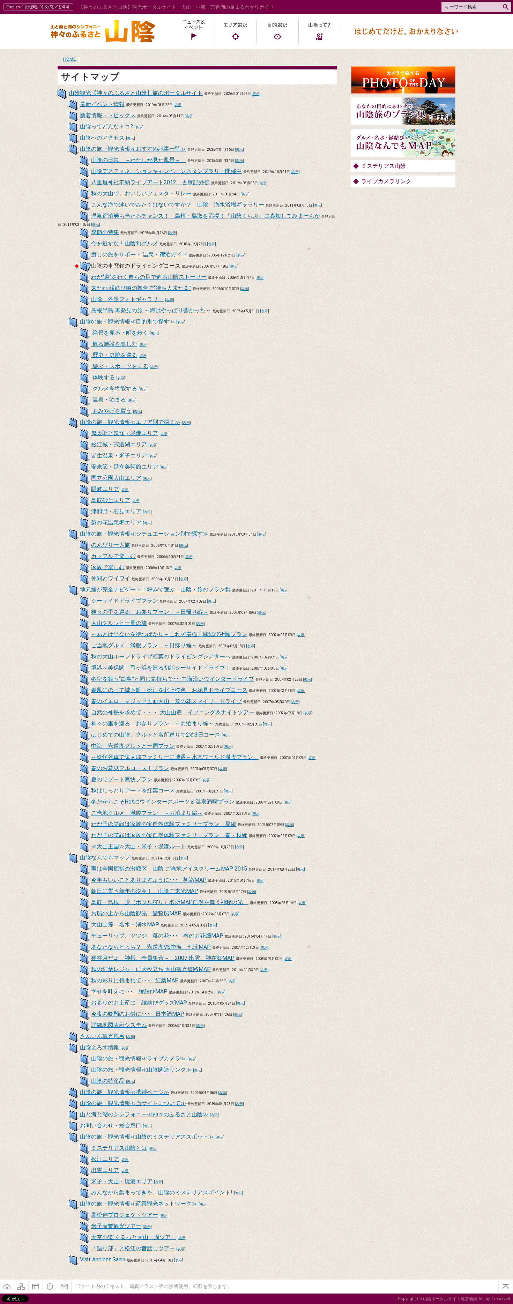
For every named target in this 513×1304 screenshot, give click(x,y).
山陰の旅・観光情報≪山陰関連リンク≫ (141, 1069)
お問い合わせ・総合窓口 (110, 1125)
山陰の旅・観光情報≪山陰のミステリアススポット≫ (147, 1136)
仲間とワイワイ (110, 578)
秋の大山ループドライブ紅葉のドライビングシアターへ (161, 656)
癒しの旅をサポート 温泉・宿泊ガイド (139, 254)
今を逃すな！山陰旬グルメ (124, 243)
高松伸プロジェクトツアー (124, 1215)
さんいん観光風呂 (102, 1036)
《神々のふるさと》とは (50, 1287)
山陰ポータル (103, 31)
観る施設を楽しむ (114, 344)
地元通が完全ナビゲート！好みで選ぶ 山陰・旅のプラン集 (155, 589)
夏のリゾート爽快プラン (122, 779)
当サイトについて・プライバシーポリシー (36, 1287)
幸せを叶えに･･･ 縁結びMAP (129, 991)
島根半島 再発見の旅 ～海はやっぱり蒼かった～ (151, 310)
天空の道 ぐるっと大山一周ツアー (133, 1237)
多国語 (39, 6)
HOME (69, 59)
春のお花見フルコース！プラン (130, 768)
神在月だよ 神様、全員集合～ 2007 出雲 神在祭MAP (163, 958)
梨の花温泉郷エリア (116, 522)
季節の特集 (105, 232)
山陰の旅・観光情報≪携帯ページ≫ (124, 1092)
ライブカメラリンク (386, 181)
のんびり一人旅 (110, 545)
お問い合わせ (64, 1287)
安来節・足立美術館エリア (124, 466)
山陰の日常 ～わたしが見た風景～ (138, 160)
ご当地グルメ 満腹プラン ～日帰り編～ (144, 645)
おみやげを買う (111, 411)
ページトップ (505, 1287)
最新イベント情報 (102, 104)
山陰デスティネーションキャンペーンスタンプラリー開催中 (166, 171)
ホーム (7, 1287)
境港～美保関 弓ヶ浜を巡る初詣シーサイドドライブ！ (161, 667)
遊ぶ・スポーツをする (119, 366)
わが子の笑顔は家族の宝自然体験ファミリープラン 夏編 (163, 824)
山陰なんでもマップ (105, 857)
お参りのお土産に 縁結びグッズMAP (139, 1002)
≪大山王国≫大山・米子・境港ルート (138, 846)
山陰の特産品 (108, 1081)
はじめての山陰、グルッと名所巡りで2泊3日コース (155, 734)
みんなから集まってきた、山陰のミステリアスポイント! (161, 1192)
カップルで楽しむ (113, 556)
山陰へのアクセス (102, 137)
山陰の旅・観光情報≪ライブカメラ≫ (138, 1058)
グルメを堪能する (114, 388)
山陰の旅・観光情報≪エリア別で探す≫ (130, 422)
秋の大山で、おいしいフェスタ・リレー (141, 193)
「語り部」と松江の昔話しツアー (133, 1248)
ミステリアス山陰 (383, 166)
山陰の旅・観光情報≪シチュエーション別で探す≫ (144, 533)
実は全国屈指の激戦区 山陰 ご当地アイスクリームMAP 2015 (169, 868)
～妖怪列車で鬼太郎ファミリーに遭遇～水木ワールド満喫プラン (175, 757)
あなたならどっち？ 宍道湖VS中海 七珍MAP (151, 947)
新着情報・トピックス (108, 115)
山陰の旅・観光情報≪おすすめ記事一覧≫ (133, 149)
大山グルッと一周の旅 (119, 623)
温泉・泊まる (108, 399)
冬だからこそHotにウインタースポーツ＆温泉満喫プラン (163, 801)
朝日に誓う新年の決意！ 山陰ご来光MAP (144, 891)
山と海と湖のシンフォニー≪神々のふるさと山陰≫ (144, 1114)
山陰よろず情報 (99, 1047)
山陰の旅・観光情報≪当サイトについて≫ (133, 1103)
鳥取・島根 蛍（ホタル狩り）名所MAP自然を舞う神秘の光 (169, 902)
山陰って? (319, 31)
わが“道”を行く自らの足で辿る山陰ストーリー (149, 277)
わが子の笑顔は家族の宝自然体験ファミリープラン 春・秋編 (169, 835)
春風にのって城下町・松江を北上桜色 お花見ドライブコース (169, 690)
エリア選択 (235, 31)
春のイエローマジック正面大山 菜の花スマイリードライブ (166, 701)
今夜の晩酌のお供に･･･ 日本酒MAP (137, 1014)
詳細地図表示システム (119, 1025)
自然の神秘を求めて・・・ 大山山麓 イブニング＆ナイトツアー (172, 712)
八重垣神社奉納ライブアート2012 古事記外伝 (150, 182)
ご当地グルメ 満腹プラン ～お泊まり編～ (147, 813)
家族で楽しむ (108, 567)
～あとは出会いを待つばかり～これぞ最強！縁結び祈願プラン (169, 634)
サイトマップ (21, 1287)
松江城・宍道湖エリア (119, 444)
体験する (103, 377)
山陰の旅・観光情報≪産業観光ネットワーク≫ (138, 1203)
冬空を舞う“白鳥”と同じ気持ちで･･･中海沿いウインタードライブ (172, 679)
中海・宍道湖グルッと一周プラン (133, 746)
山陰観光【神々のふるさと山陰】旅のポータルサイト (136, 93)
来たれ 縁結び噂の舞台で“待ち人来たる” (141, 288)
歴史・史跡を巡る (114, 355)
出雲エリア (105, 1170)
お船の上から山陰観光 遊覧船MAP (136, 913)
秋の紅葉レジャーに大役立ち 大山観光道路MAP (151, 969)
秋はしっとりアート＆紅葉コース (133, 790)
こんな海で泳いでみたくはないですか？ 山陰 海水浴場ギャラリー (177, 204)
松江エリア (105, 1159)
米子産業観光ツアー (116, 1226)
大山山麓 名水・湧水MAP (125, 924)
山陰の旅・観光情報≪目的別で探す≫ (127, 321)
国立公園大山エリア (116, 478)
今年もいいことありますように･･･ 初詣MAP (149, 880)
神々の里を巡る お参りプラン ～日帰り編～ (149, 612)
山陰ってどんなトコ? (106, 126)
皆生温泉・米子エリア (119, 455)
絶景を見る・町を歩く (119, 332)
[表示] (256, 94)
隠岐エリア (105, 489)
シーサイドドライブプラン (124, 600)
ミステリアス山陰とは (119, 1148)
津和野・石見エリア (116, 511)
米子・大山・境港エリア (122, 1181)
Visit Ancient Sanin (102, 1259)
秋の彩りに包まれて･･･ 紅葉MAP (135, 980)
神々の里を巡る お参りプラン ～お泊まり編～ (152, 723)
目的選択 (277, 31)
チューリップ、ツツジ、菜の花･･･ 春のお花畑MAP (157, 935)
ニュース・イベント (194, 31)
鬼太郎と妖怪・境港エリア (124, 433)
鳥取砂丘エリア (110, 500)
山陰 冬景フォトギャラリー (127, 299)
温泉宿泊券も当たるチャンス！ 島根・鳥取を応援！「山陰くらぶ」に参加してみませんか (205, 216)
